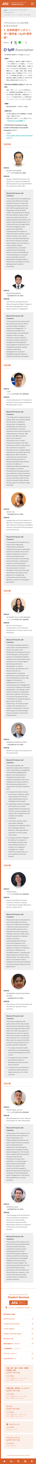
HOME (5, 10)
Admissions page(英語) (15, 121)
